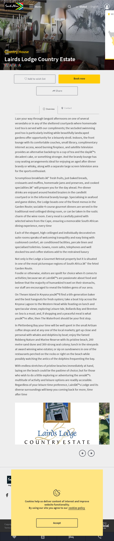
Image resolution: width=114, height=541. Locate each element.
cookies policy (77, 508)
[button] (82, 453)
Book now (79, 78)
